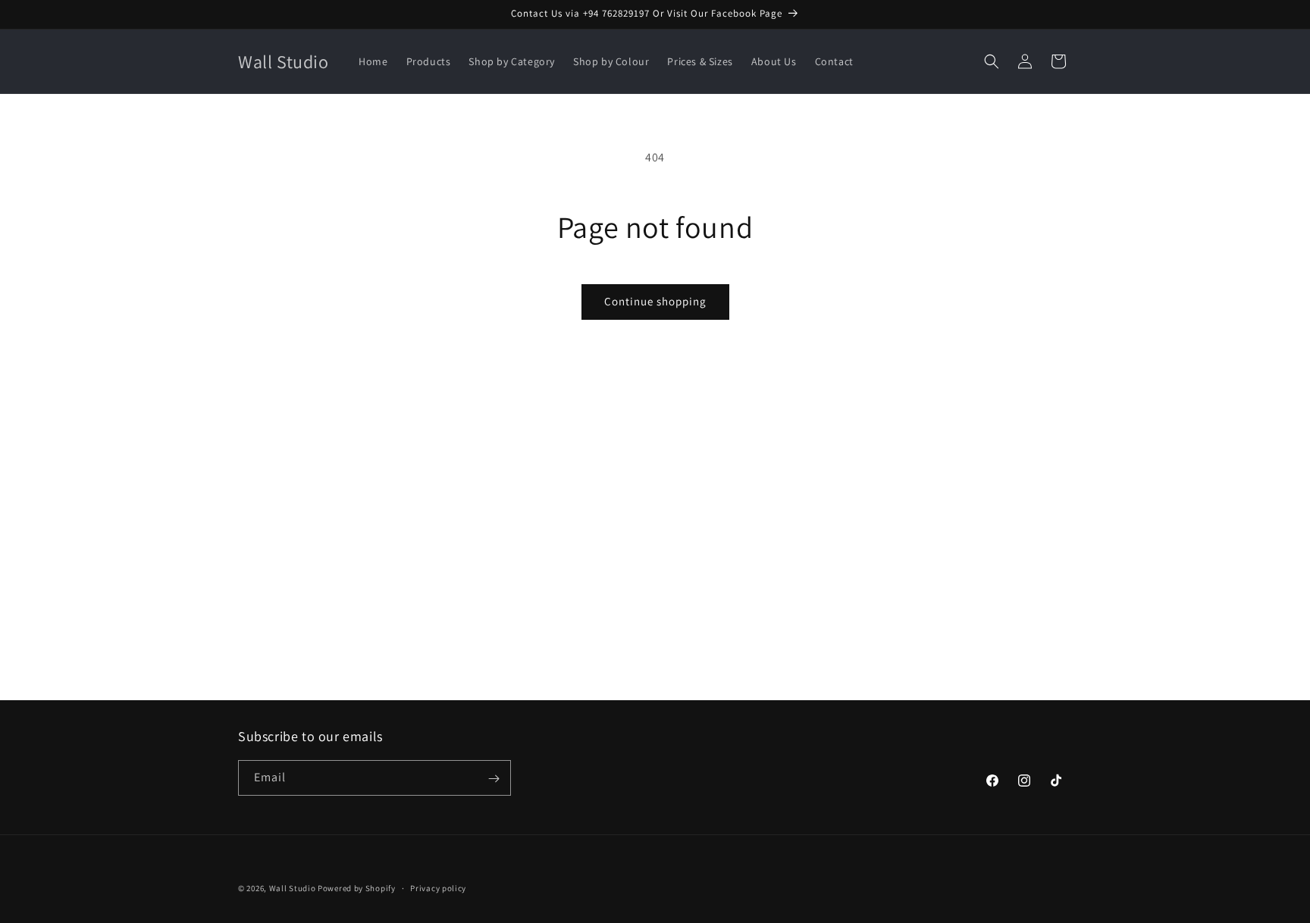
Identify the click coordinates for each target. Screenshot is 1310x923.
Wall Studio (292, 888)
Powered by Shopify (357, 888)
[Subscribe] (493, 778)
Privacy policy (438, 887)
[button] (991, 61)
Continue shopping (655, 301)
